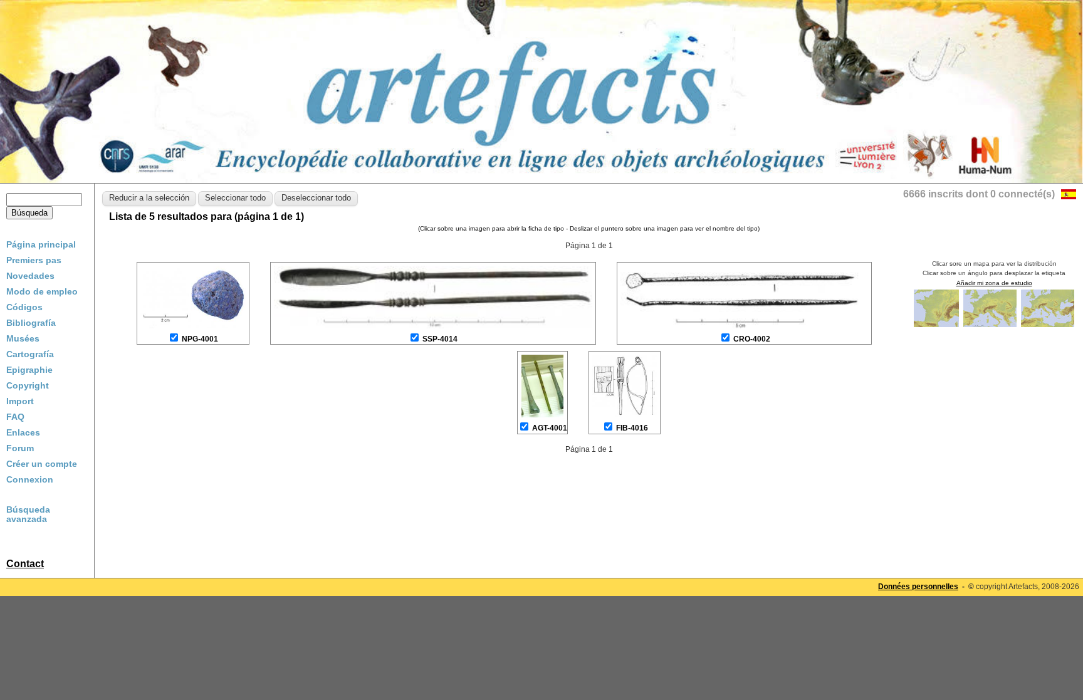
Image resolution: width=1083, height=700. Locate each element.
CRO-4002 (751, 339)
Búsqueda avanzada (28, 514)
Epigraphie (29, 370)
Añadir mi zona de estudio (994, 282)
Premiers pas (33, 260)
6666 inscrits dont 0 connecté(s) (979, 194)
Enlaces (23, 432)
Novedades (30, 276)
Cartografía (30, 354)
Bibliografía (31, 323)
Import (20, 401)
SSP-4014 (440, 339)
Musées (22, 338)
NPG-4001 (200, 339)
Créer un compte (41, 464)
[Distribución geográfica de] (937, 326)
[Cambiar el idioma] (1068, 196)
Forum (20, 448)
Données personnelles (918, 586)
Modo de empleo (42, 291)
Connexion (29, 479)
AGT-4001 (549, 428)
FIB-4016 (632, 428)
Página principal (41, 244)
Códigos (24, 307)
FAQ (15, 417)
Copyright (27, 385)
